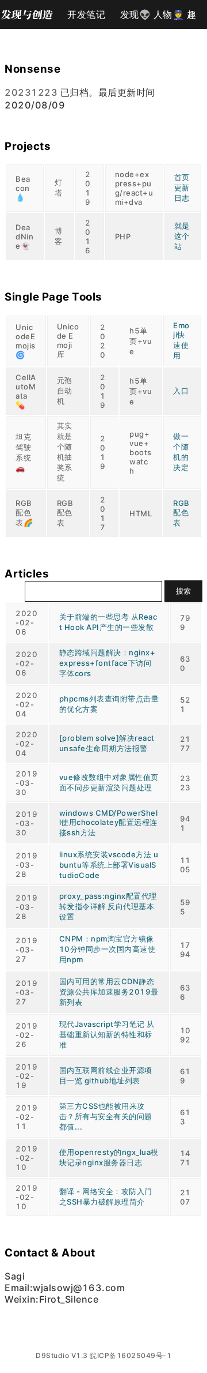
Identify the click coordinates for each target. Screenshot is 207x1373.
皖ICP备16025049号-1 (130, 1355)
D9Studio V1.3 (62, 1355)
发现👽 (135, 14)
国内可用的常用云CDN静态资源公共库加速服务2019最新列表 (109, 992)
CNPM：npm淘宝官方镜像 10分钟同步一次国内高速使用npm (107, 949)
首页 (182, 177)
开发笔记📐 (86, 19)
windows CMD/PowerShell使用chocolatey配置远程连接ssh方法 (108, 822)
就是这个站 (182, 236)
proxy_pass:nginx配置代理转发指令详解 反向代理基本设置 (108, 906)
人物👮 (169, 14)
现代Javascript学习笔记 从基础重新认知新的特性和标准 (107, 1034)
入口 (181, 390)
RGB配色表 (181, 512)
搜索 (183, 590)
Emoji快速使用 (181, 340)
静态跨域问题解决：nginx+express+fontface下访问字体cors (107, 663)
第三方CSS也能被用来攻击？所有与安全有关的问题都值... (105, 1116)
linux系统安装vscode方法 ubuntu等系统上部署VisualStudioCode (109, 865)
